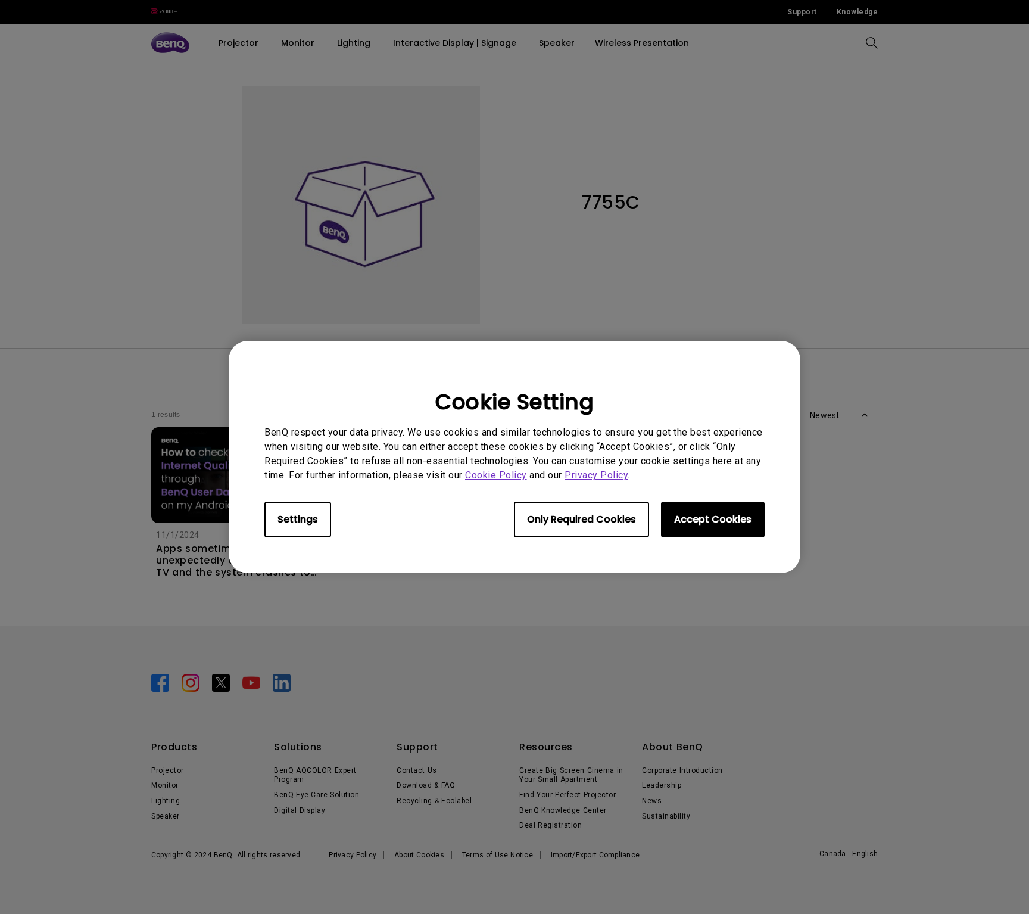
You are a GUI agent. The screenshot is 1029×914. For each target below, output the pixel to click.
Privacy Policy (596, 475)
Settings (297, 519)
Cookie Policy (496, 475)
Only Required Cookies (581, 519)
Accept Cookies (713, 519)
